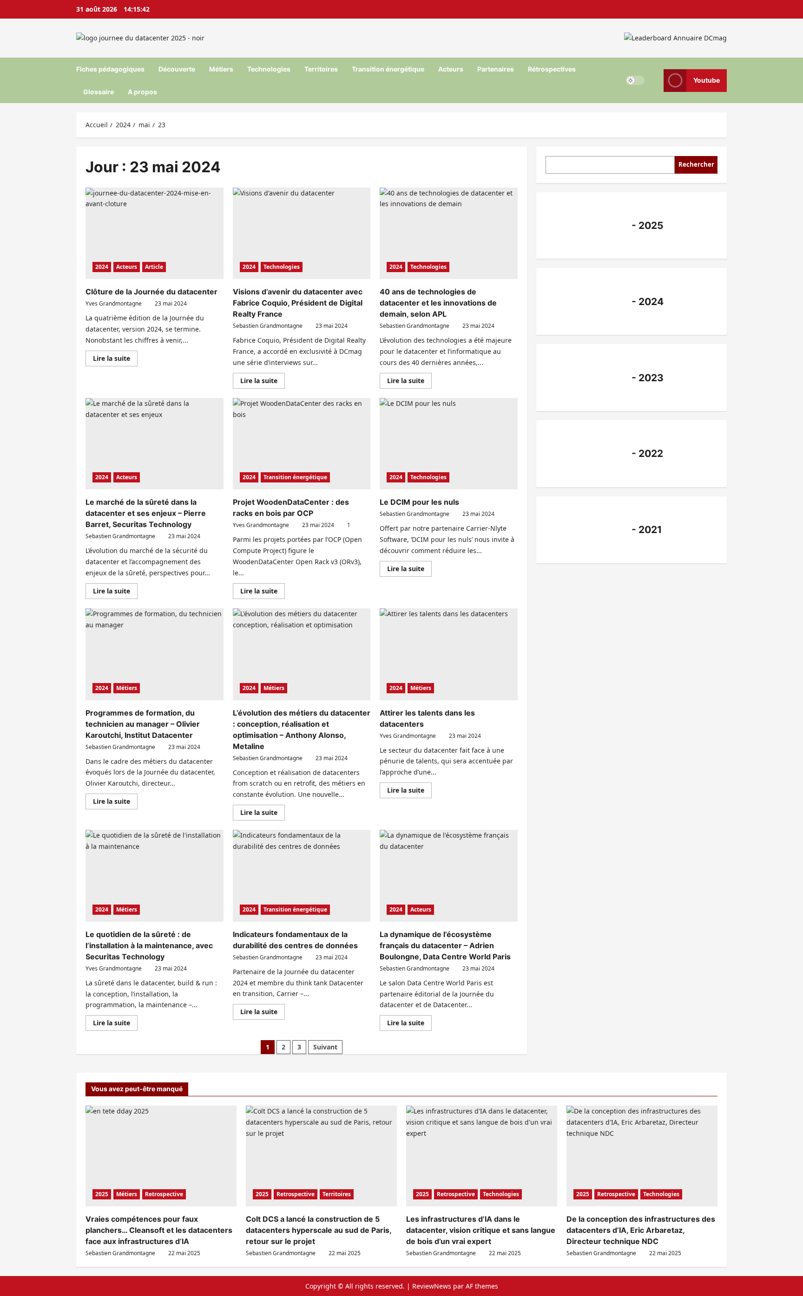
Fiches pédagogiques (110, 69)
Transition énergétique (388, 69)
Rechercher (696, 164)
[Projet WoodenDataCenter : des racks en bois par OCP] (302, 444)
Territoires (321, 69)
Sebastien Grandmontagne (268, 326)
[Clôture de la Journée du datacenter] (155, 234)
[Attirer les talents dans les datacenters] (449, 654)
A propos (142, 92)
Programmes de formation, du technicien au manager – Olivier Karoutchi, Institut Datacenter (143, 724)
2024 (101, 267)
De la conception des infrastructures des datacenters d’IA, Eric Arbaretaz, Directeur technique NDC (640, 1230)
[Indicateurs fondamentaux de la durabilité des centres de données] (302, 876)
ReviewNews (431, 1286)
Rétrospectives (552, 69)
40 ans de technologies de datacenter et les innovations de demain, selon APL (438, 303)
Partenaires (495, 69)
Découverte (176, 69)
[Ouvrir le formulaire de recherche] (654, 80)
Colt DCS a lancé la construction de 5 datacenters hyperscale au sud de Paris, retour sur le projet (318, 1230)
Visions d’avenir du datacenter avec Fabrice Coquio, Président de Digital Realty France (297, 303)
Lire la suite (115, 359)
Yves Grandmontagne (114, 303)
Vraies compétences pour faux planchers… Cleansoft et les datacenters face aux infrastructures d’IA (159, 1230)
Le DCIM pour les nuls (419, 502)
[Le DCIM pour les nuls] (449, 444)
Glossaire (98, 92)
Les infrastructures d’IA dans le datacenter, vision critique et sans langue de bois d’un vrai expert (480, 1230)
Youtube (706, 80)
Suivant (325, 1046)
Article (154, 267)
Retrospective (164, 1194)
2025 (101, 1194)
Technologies (268, 69)
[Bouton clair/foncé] (635, 80)
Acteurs (450, 69)
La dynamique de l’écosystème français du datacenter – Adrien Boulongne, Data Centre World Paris (445, 945)
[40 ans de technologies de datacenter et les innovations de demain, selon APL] (449, 234)
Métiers (221, 69)
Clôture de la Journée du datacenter (151, 291)
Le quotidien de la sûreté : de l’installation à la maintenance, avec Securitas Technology (149, 945)
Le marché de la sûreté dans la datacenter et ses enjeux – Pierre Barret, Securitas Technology (146, 513)
